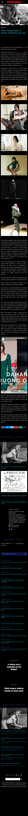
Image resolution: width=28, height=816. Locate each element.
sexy (24, 47)
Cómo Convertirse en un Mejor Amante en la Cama (13, 623)
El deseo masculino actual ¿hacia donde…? (11, 763)
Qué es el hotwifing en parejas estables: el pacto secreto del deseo (12, 642)
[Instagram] (9, 775)
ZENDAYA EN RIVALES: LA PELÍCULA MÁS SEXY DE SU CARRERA (12, 616)
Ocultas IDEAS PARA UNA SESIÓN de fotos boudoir (12, 587)
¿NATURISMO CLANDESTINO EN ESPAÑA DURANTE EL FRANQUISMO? (12, 580)
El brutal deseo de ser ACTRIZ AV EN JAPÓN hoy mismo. (14, 503)
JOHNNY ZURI (5, 36)
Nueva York (24, 72)
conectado (13, 543)
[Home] (21, 775)
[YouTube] (16, 775)
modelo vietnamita (19, 52)
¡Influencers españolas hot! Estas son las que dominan (14, 635)
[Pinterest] (16, 427)
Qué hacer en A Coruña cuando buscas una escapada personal (13, 594)
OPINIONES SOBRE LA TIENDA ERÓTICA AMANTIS (14, 496)
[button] (25, 554)
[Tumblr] (19, 775)
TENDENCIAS (3, 27)
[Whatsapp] (20, 427)
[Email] (25, 427)
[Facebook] (3, 427)
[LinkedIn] (14, 775)
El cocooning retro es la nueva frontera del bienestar (12, 467)
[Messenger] (7, 427)
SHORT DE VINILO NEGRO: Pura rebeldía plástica (12, 629)
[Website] (12, 529)
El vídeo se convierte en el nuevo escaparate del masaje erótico (12, 601)
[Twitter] (12, 427)
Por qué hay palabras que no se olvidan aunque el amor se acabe (14, 649)
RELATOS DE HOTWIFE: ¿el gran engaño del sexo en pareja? (13, 609)
